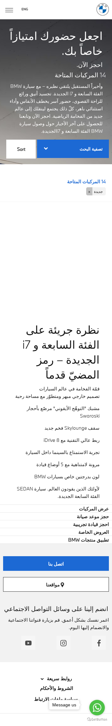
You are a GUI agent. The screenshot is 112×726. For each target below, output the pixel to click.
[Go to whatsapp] (97, 707)
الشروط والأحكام (56, 688)
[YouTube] (28, 643)
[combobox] (21, 150)
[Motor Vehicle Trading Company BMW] (102, 9)
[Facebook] (99, 643)
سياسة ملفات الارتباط (56, 699)
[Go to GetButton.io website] (97, 720)
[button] (96, 191)
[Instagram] (64, 643)
